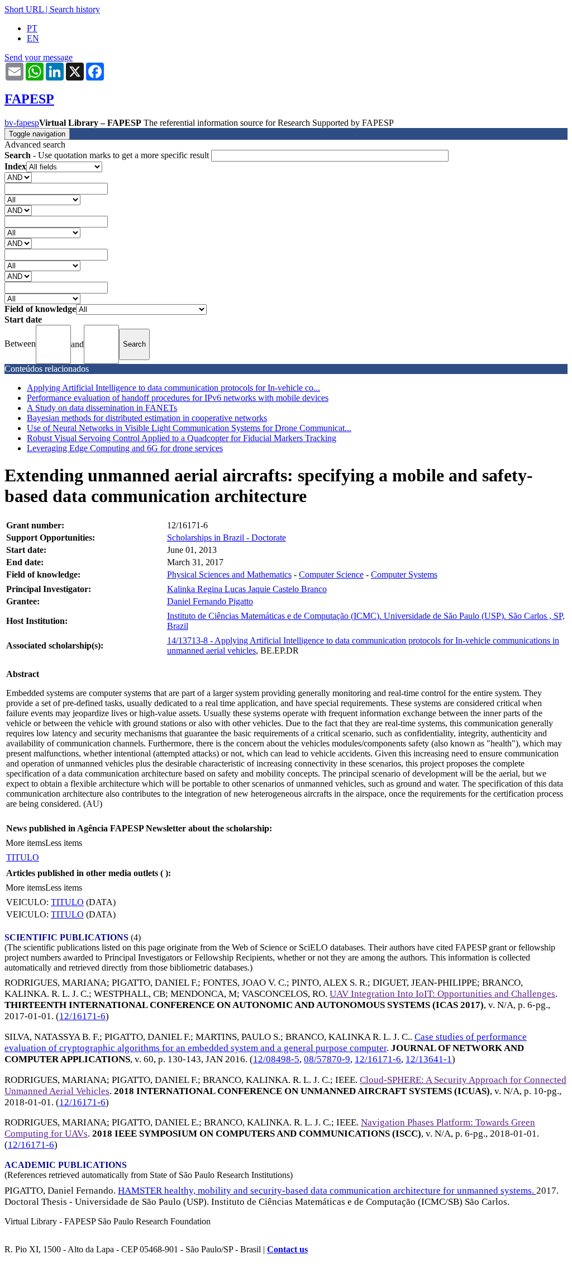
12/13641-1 (429, 1059)
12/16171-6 (82, 1016)
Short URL (24, 9)
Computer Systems (404, 574)
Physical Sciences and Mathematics (229, 574)
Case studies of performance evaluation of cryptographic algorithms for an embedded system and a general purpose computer (265, 1042)
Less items (63, 843)
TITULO (22, 857)
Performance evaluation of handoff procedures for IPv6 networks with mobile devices (177, 398)
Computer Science (331, 574)
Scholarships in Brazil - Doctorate (226, 537)
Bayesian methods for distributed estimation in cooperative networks (147, 418)
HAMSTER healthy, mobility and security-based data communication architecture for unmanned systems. (327, 1190)
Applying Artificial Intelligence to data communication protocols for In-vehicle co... (173, 387)
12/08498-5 (276, 1059)
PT (32, 28)
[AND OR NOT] (18, 177)
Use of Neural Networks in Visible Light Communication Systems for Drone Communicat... (189, 428)
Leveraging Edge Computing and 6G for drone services (125, 448)
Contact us (287, 1249)
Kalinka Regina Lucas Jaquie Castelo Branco (247, 589)
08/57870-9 (327, 1059)
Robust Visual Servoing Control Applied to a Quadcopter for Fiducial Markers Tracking (181, 438)
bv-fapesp (21, 122)
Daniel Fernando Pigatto (210, 601)
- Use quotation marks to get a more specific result (107, 155)
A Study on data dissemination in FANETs (102, 408)
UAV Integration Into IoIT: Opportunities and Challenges (442, 993)
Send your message (38, 57)
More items (25, 843)
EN (33, 38)
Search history (75, 9)
